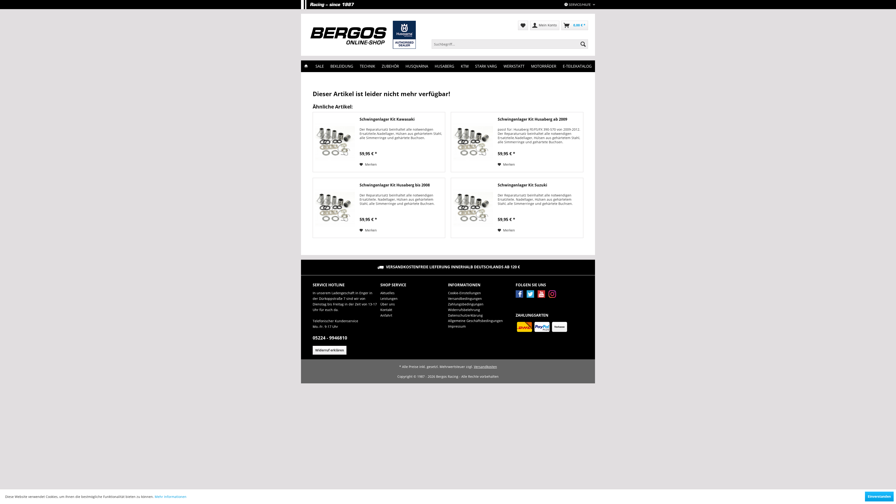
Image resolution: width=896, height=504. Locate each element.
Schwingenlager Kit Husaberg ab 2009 (532, 119)
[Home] (306, 66)
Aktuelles (387, 293)
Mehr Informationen (170, 496)
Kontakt (386, 310)
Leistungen (389, 298)
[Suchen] (583, 44)
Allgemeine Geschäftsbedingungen (475, 320)
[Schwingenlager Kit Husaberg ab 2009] (473, 142)
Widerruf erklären (329, 350)
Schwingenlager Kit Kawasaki (387, 119)
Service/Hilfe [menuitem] (580, 4)
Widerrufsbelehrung (464, 310)
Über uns (387, 304)
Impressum (457, 326)
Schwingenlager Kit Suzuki (522, 185)
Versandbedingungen (465, 298)
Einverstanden (879, 496)
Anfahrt (386, 315)
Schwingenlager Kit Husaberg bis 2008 (395, 185)
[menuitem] (510, 44)
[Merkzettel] (523, 25)
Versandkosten (485, 366)
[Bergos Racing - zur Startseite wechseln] (363, 35)
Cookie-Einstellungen (464, 293)
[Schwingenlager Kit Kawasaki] (335, 142)
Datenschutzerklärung (465, 315)
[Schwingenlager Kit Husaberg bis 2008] (335, 208)
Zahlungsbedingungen (465, 304)
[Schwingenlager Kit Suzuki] (473, 208)
